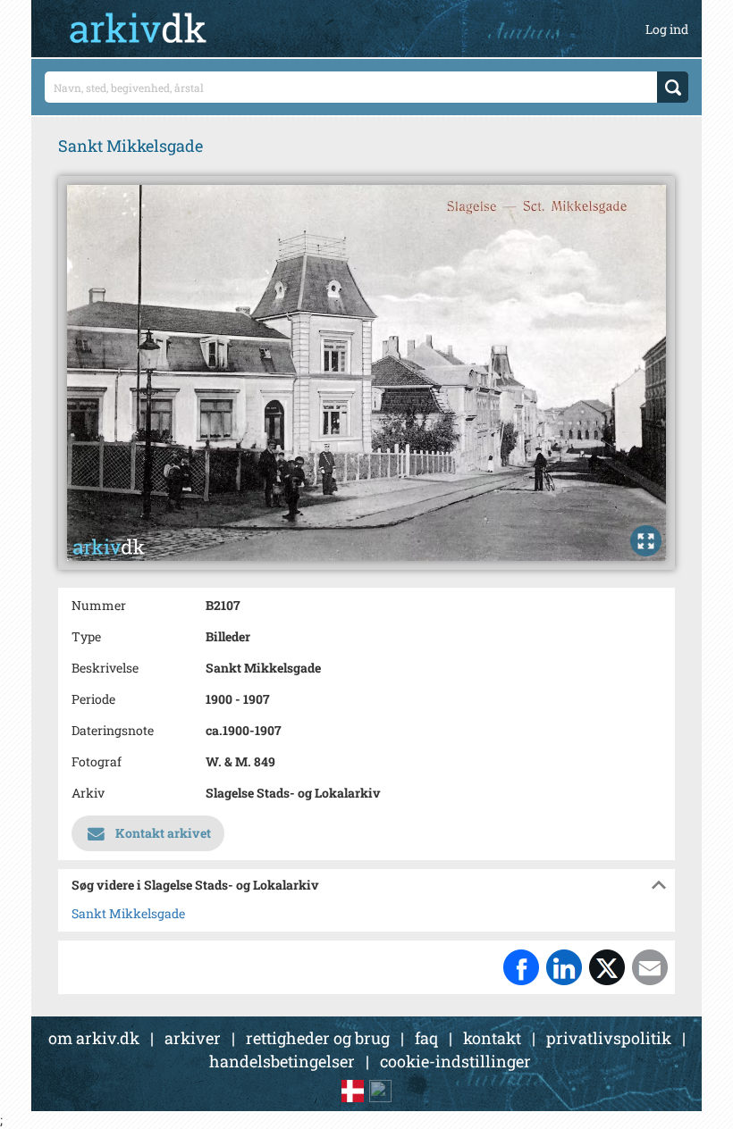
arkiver (192, 1038)
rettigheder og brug (318, 1038)
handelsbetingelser (282, 1061)
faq (426, 1038)
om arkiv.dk (93, 1038)
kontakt (492, 1038)
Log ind (666, 29)
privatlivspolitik (608, 1038)
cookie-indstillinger (455, 1061)
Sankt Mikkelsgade (128, 913)
